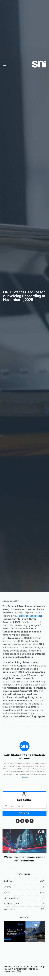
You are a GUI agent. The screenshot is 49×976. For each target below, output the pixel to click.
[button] (5, 64)
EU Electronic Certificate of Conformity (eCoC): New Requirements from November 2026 (24, 968)
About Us (24, 777)
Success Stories (12, 898)
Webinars (9, 909)
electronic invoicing (30, 615)
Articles (8, 881)
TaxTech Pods (11, 903)
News (7, 892)
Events (7, 887)
